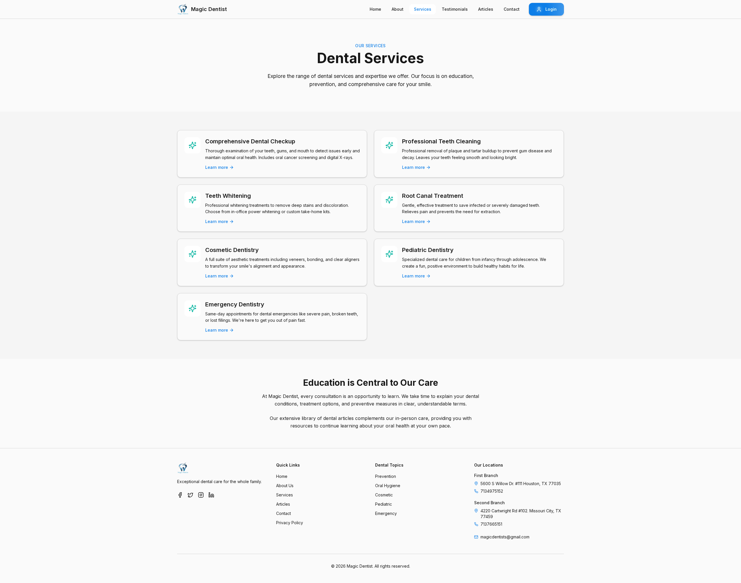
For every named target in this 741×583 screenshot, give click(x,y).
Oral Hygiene (387, 485)
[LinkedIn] (211, 495)
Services (284, 494)
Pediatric (383, 504)
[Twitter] (190, 495)
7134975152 (491, 491)
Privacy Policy (289, 522)
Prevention (385, 476)
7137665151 (491, 524)
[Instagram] (201, 495)
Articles (283, 504)
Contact (283, 513)
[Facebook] (180, 495)
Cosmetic (384, 494)
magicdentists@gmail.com (504, 536)
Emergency (386, 513)
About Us (285, 485)
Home (281, 476)
